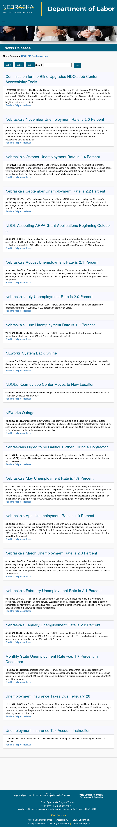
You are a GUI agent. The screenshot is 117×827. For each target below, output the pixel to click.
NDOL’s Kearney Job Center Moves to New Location (49, 384)
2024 (30, 64)
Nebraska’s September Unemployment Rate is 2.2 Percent (55, 191)
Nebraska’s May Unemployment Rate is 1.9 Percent (49, 478)
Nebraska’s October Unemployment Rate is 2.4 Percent (52, 156)
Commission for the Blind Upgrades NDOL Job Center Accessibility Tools (51, 78)
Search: (39, 65)
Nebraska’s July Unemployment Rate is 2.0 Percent (49, 296)
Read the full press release (18, 105)
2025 (19, 64)
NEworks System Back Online (31, 353)
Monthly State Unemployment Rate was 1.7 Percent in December (51, 658)
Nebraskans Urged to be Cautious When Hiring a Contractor (56, 446)
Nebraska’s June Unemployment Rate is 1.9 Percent (50, 324)
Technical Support (81, 823)
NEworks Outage (19, 412)
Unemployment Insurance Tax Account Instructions (48, 730)
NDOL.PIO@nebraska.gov (34, 56)
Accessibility (62, 819)
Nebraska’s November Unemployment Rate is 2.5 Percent (54, 119)
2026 (8, 64)
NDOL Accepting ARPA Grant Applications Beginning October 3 (58, 227)
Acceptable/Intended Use (40, 819)
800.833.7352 (64, 805)
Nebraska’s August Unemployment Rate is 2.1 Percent (51, 262)
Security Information (59, 823)
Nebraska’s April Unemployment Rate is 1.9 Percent (49, 515)
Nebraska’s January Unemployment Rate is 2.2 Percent (52, 624)
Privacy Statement (36, 823)
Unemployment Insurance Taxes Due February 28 (47, 696)
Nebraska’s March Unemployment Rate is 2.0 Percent (51, 553)
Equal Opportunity (81, 819)
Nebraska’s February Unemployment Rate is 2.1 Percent (53, 590)
